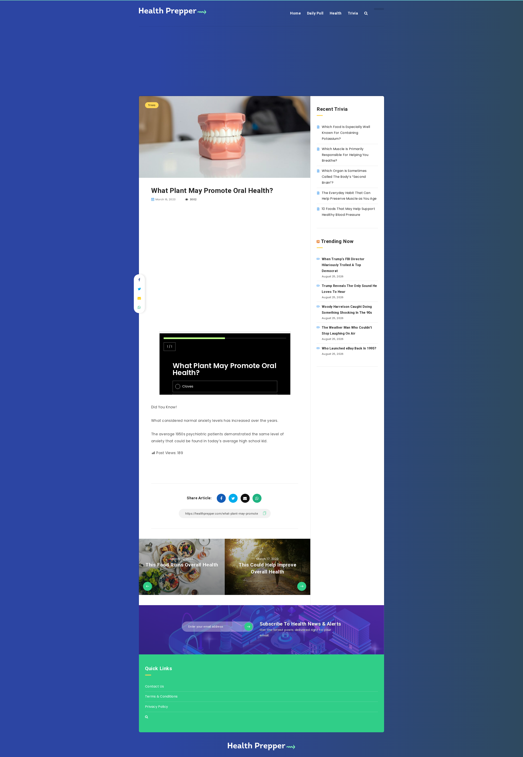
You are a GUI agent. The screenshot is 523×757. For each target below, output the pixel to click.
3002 (193, 199)
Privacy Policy (156, 706)
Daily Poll (315, 13)
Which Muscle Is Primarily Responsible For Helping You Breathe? (345, 155)
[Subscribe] (248, 627)
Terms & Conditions (161, 696)
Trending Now (337, 241)
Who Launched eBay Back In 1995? (349, 348)
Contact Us (154, 686)
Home (295, 13)
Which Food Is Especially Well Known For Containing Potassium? (346, 132)
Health (336, 13)
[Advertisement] (261, 55)
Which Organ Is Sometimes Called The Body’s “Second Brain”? (344, 176)
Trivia (353, 13)
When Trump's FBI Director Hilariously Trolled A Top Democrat (343, 265)
